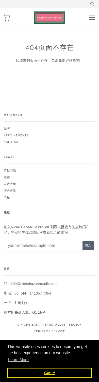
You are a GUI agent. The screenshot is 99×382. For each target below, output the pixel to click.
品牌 (7, 128)
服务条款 (10, 190)
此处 (61, 60)
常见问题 (10, 170)
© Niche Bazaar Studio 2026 (41, 324)
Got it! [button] (49, 373)
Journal (11, 142)
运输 (7, 177)
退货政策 (10, 184)
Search (75, 324)
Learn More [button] (18, 360)
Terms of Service (49, 331)
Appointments (16, 135)
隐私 (7, 197)
